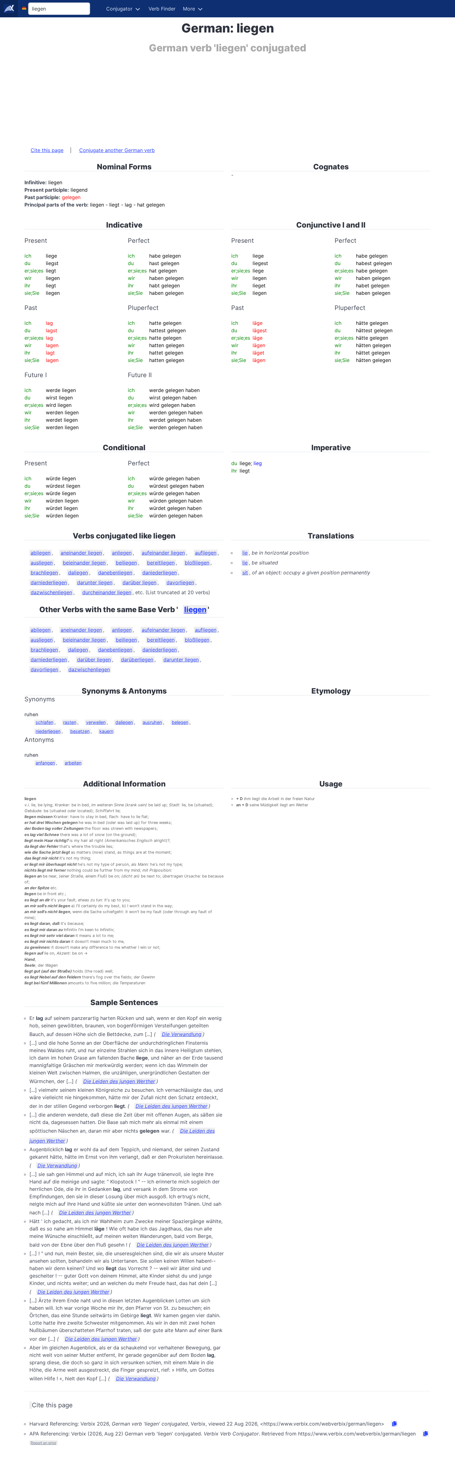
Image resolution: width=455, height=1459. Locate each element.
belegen (180, 722)
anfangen (45, 762)
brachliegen (44, 572)
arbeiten (73, 762)
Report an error (43, 1442)
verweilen (96, 722)
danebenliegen (115, 572)
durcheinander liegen (106, 592)
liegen (195, 609)
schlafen (44, 722)
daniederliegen (159, 572)
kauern (106, 731)
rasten (69, 722)
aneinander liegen (81, 553)
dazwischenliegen (51, 592)
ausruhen (152, 722)
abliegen (40, 553)
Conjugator (119, 9)
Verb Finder (162, 9)
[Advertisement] (210, 97)
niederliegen (48, 731)
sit (245, 572)
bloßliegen (197, 563)
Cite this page (47, 150)
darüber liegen (139, 582)
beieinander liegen (84, 563)
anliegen (122, 553)
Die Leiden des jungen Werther (119, 1081)
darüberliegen (137, 659)
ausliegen (42, 563)
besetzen (79, 731)
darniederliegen (49, 582)
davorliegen (180, 582)
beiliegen (126, 563)
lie (245, 553)
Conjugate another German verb (117, 150)
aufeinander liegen (163, 553)
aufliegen (205, 553)
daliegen (78, 572)
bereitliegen (161, 563)
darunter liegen (94, 582)
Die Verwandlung (182, 1034)
